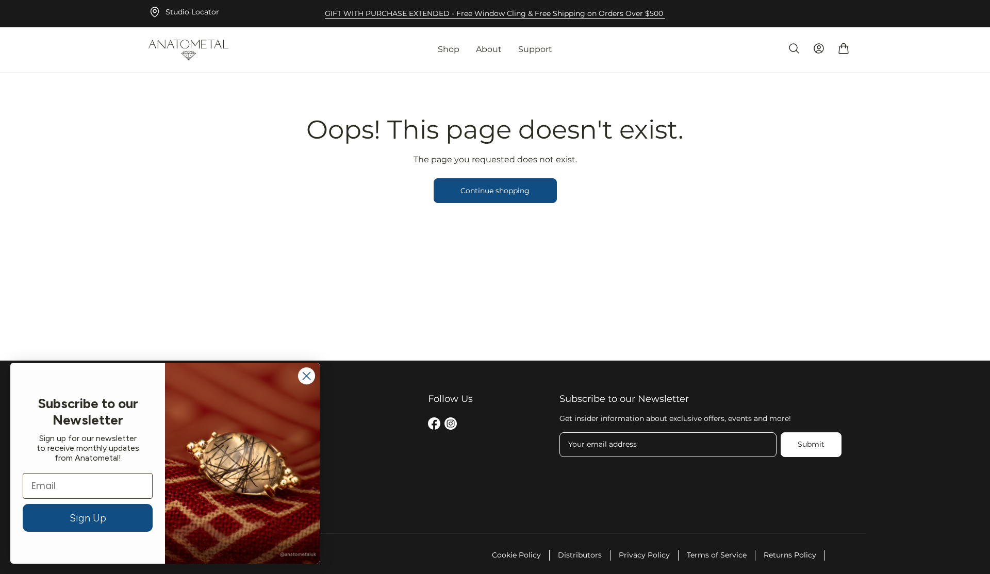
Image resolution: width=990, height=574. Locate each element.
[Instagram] (450, 425)
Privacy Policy (644, 555)
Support (535, 49)
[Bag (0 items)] (843, 48)
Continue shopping (495, 190)
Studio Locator (192, 11)
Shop (448, 49)
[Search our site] (794, 48)
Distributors (580, 555)
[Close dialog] (307, 376)
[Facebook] (434, 425)
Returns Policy (790, 555)
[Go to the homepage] (188, 50)
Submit (811, 444)
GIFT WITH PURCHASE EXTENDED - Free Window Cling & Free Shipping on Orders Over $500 (495, 13)
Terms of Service (717, 555)
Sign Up (88, 518)
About (489, 49)
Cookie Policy (516, 555)
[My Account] (819, 48)
